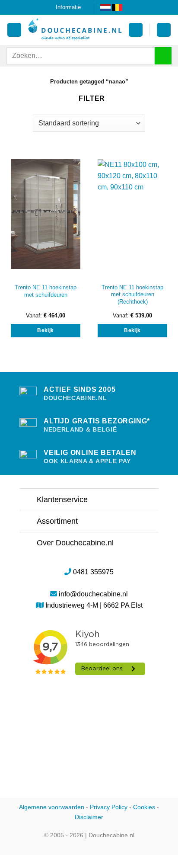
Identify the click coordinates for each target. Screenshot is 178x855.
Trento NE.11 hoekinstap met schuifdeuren (45, 291)
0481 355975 (93, 572)
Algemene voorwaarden (51, 807)
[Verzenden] (163, 55)
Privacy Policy (108, 807)
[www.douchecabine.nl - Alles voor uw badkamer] (75, 29)
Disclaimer (89, 816)
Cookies (144, 807)
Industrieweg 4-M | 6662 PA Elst (94, 605)
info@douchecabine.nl (93, 594)
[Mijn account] (14, 30)
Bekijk (45, 330)
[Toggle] (27, 500)
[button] (136, 30)
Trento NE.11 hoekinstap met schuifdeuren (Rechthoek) (132, 294)
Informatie (68, 7)
